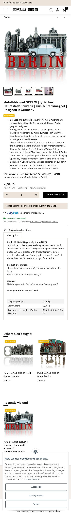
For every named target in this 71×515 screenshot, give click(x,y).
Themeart (33, 511)
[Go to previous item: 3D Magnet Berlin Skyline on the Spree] (57, 17)
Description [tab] (12, 235)
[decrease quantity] (6, 195)
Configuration (36, 495)
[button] (51, 10)
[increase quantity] (36, 195)
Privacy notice (32, 479)
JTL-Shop (55, 511)
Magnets (56, 173)
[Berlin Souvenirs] (25, 10)
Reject (36, 504)
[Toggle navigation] (5, 10)
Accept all (36, 486)
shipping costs (26, 188)
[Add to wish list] (5, 230)
